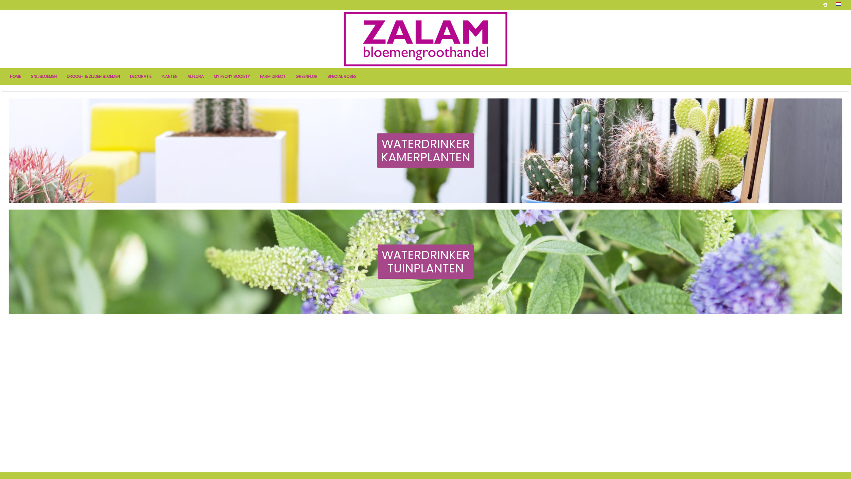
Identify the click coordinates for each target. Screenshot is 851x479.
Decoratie (141, 76)
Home (15, 76)
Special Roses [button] (342, 76)
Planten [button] (170, 76)
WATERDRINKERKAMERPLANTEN (425, 150)
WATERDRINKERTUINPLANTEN (426, 261)
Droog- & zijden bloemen (93, 76)
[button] (838, 5)
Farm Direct (273, 76)
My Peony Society (232, 76)
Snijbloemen (44, 76)
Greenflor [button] (306, 76)
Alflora (195, 76)
